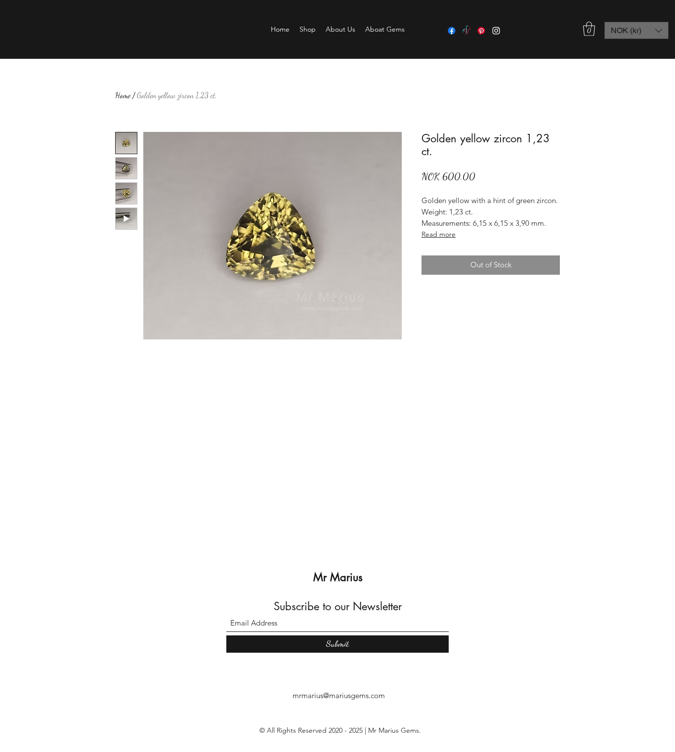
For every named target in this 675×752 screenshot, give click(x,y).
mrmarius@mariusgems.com (339, 695)
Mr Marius (338, 577)
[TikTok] (466, 31)
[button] (308, 29)
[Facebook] (452, 31)
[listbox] (636, 30)
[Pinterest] (481, 31)
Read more (439, 234)
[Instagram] (496, 31)
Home (122, 95)
